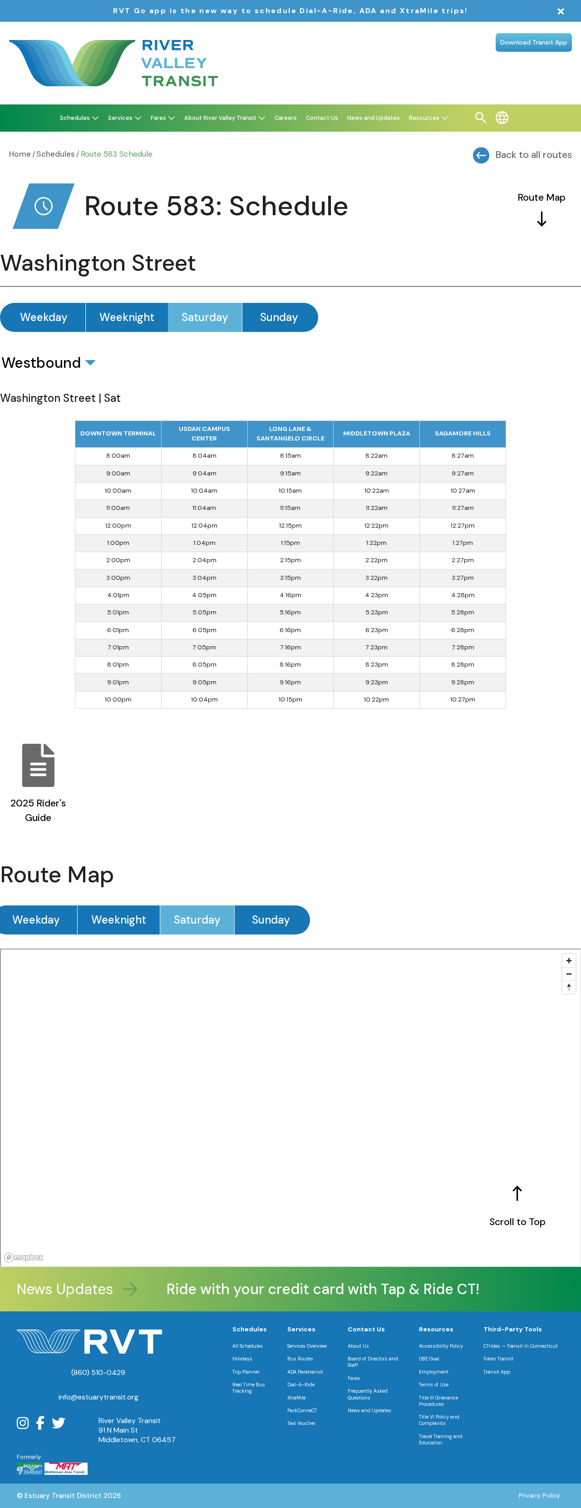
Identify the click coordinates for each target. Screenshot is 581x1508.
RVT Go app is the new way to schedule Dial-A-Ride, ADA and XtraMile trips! (290, 10)
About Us (358, 1346)
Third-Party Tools (512, 1329)
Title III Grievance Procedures (438, 1400)
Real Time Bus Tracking (248, 1387)
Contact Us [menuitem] (322, 118)
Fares (354, 1378)
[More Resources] (444, 118)
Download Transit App (533, 42)
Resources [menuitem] (424, 118)
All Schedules (247, 1346)
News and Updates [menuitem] (373, 118)
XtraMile (296, 1397)
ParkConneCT (302, 1410)
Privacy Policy (539, 1495)
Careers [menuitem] (286, 118)
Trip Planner (246, 1372)
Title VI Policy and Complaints (439, 1420)
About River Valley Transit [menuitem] (220, 118)
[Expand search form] (481, 118)
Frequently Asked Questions (368, 1394)
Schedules (55, 154)
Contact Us (366, 1329)
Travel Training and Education (441, 1439)
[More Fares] (171, 118)
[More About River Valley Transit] (262, 118)
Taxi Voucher (301, 1423)
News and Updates (369, 1410)
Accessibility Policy (441, 1346)
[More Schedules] (95, 118)
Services (301, 1329)
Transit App (496, 1372)
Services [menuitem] (120, 118)
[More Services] (138, 118)
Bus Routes (300, 1358)
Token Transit (498, 1358)
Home (20, 154)
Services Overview (307, 1346)
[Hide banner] (561, 11)
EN (502, 117)
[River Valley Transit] (113, 63)
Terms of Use (433, 1384)
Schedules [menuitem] (75, 118)
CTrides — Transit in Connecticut (520, 1346)
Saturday (205, 317)
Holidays (242, 1358)
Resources (436, 1329)
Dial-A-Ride (301, 1384)
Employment (433, 1372)
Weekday (44, 317)
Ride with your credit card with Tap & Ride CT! (305, 1289)
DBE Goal (429, 1358)
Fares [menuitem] (158, 118)
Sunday (279, 317)
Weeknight (126, 317)
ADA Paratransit (305, 1372)
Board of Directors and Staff (373, 1361)
